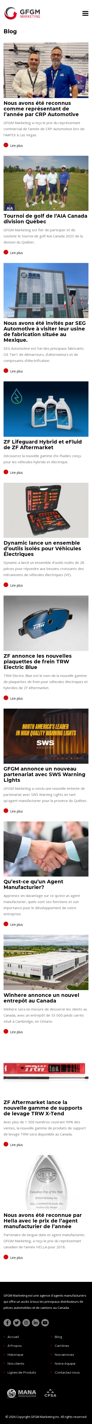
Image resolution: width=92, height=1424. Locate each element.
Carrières (62, 1346)
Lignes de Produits (22, 1372)
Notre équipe (65, 1363)
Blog (58, 1337)
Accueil (13, 1337)
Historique (15, 1354)
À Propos (14, 1346)
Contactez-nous (67, 1372)
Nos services (64, 1354)
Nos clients (16, 1363)
